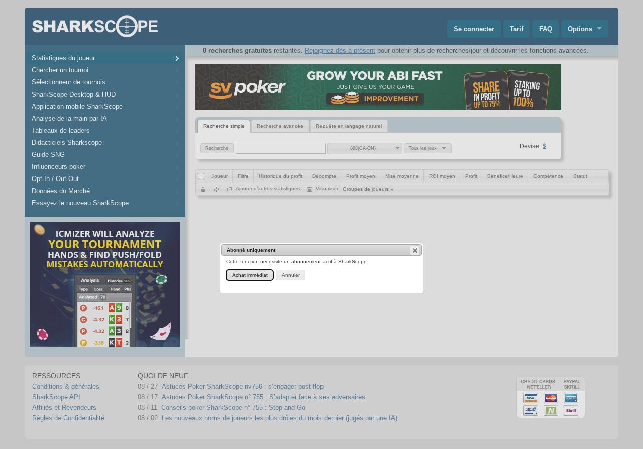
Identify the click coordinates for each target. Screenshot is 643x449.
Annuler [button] (291, 275)
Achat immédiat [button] (250, 275)
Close (415, 250)
